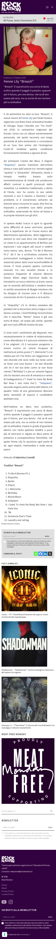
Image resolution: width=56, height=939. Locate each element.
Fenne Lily (26, 117)
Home (4, 885)
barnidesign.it (24, 934)
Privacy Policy (8, 891)
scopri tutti (49, 20)
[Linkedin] (45, 554)
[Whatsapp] (36, 554)
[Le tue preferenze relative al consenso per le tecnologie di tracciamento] (4, 934)
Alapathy (10, 164)
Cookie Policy (8, 894)
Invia (47, 536)
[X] (50, 554)
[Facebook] (41, 554)
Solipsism (46, 383)
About (4, 888)
